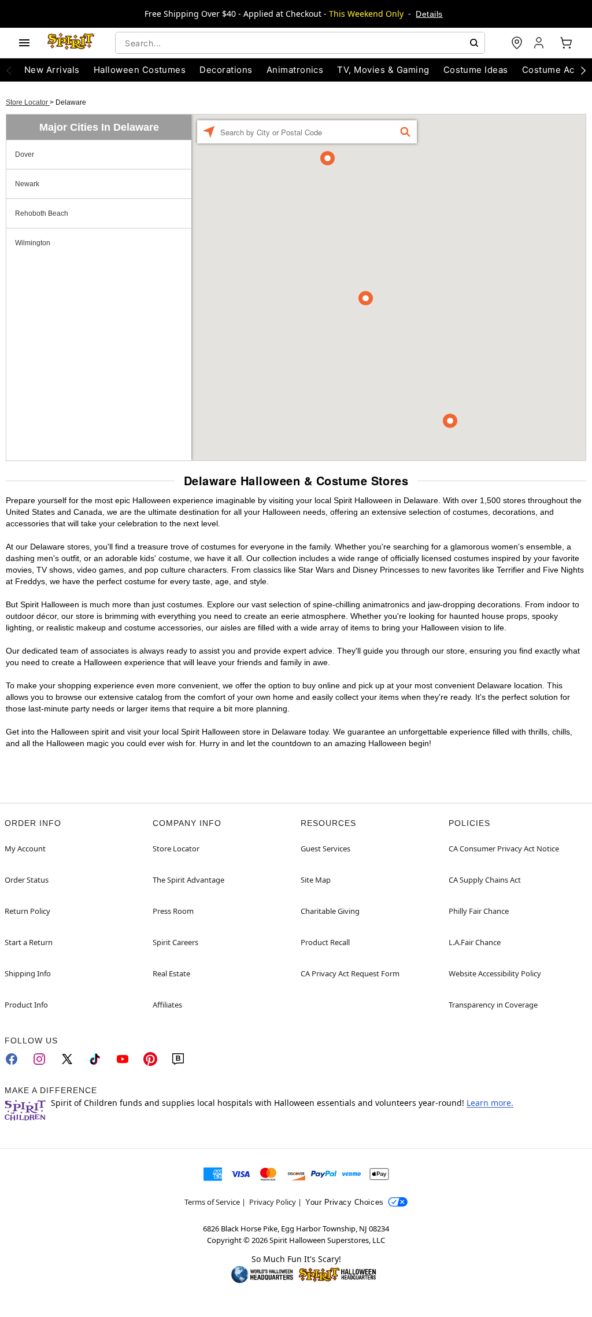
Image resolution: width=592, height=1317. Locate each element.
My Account (25, 848)
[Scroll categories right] (583, 70)
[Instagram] (39, 1059)
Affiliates (167, 1004)
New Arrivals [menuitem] (52, 69)
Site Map (316, 880)
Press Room (173, 911)
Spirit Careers (175, 942)
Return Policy (27, 911)
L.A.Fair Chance (475, 942)
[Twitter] (67, 1059)
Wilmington (32, 243)
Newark (27, 184)
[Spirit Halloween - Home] (71, 42)
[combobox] (300, 42)
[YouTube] (123, 1059)
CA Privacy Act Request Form (350, 973)
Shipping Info (28, 973)
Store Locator (28, 102)
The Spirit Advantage (188, 880)
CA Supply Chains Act (485, 880)
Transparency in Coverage (493, 1004)
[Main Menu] (24, 42)
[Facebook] (11, 1059)
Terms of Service (212, 1202)
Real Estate (171, 973)
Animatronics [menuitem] (295, 69)
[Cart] (566, 43)
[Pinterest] (150, 1059)
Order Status (27, 880)
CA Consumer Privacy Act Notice (504, 848)
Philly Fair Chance (479, 911)
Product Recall (325, 942)
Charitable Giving (330, 911)
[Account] (540, 42)
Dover (24, 154)
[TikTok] (95, 1059)
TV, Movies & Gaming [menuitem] (383, 69)
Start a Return (29, 942)
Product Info (26, 1004)
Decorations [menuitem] (225, 69)
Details (429, 14)
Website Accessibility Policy (495, 973)
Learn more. (490, 1102)
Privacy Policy (272, 1202)
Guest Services (325, 848)
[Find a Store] (516, 42)
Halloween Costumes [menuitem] (140, 69)
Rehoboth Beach (41, 213)
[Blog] (178, 1059)
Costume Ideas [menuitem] (475, 69)
